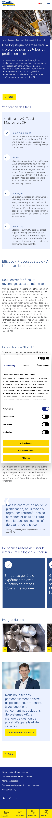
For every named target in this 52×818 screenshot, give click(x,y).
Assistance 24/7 (9, 789)
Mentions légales (10, 781)
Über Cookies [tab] (43, 365)
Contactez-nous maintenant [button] (20, 732)
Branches (19, 40)
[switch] (45, 417)
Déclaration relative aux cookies (17, 776)
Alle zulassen (26, 443)
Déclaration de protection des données (20, 785)
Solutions (11, 40)
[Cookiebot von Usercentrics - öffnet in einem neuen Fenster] (38, 358)
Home (4, 40)
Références (29, 40)
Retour (11, 97)
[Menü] (48, 3)
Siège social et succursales (15, 772)
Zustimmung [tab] (9, 365)
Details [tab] (26, 365)
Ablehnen (26, 458)
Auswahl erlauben (26, 450)
